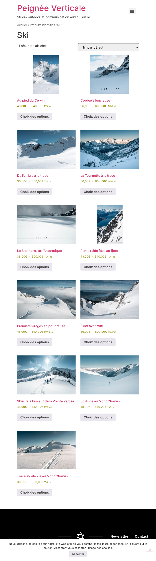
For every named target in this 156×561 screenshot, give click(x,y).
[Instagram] (23, 536)
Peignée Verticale (51, 8)
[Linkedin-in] (34, 536)
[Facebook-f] (12, 536)
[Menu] (132, 11)
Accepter (78, 554)
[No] (149, 549)
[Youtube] (45, 536)
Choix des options (34, 116)
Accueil (22, 25)
